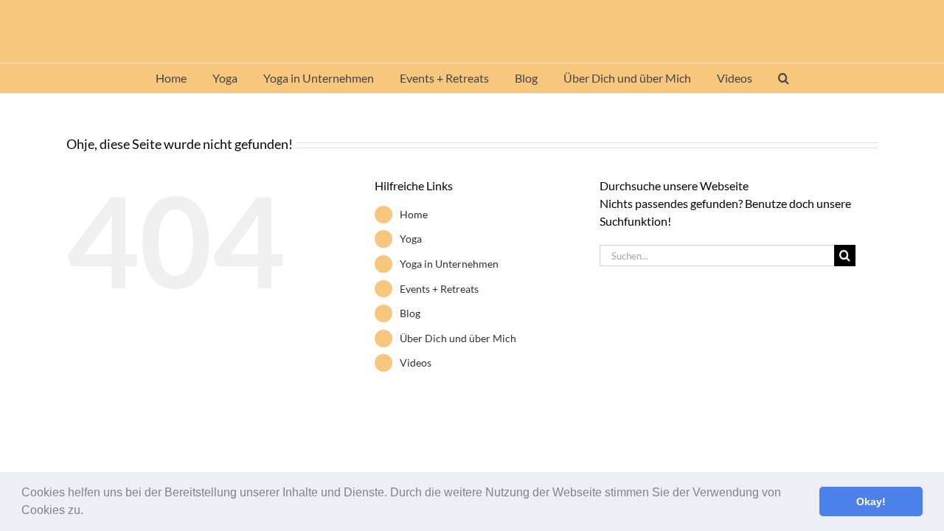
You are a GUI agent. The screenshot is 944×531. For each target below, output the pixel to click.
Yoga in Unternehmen (449, 263)
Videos (415, 362)
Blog (410, 313)
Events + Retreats (439, 288)
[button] (88, 512)
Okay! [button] (871, 501)
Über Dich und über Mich (458, 338)
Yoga (411, 238)
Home (414, 214)
